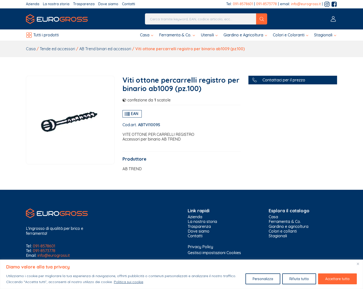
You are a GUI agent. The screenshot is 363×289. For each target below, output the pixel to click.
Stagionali (278, 236)
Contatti (128, 4)
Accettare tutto (337, 279)
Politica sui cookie (128, 282)
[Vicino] (358, 264)
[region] (181, 274)
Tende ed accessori (57, 48)
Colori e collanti (283, 231)
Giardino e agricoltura (288, 226)
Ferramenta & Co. (285, 221)
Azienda (32, 4)
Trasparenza (84, 4)
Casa (31, 48)
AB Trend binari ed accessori (105, 48)
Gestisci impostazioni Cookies (214, 252)
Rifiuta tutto (299, 279)
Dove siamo (108, 4)
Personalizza (263, 279)
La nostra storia (56, 4)
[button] (147, 35)
